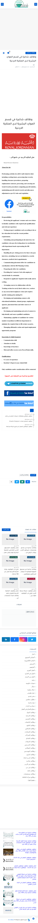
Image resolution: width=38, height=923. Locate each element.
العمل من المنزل (30, 677)
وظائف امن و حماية (29, 758)
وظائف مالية (31, 770)
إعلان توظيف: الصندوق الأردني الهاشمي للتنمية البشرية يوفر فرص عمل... (10, 550)
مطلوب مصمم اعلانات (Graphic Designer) (20, 421)
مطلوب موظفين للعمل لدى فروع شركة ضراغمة (19, 426)
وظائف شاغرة (30, 761)
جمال (33, 686)
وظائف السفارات (30, 732)
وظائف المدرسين (30, 745)
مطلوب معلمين (30, 699)
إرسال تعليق (30, 612)
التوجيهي (32, 667)
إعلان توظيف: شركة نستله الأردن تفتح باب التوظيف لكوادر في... (28, 593)
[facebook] (15, 639)
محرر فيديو (31, 696)
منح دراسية (31, 702)
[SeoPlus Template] (29, 920)
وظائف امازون (30, 754)
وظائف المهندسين (29, 751)
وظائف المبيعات (30, 741)
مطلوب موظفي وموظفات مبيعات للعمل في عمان (18, 416)
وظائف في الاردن (31, 53)
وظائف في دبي (30, 767)
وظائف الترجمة (30, 715)
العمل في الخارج (30, 673)
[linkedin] (6, 639)
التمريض (32, 664)
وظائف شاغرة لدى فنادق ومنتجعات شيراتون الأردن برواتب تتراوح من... (28, 550)
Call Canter (31, 780)
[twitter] (32, 639)
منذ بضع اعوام (28, 414)
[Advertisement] (19, 29)
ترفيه (33, 680)
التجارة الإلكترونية (29, 660)
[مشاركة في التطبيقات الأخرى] (11, 481)
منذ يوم (33, 545)
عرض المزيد (6, 529)
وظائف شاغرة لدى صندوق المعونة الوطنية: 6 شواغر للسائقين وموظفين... (28, 572)
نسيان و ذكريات (30, 706)
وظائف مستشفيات (29, 774)
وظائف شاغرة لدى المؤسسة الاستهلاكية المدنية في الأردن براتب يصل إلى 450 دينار (25, 834)
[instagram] (23, 639)
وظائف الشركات (30, 735)
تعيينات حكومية (30, 683)
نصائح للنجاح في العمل (28, 709)
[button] (27, 481)
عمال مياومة (31, 690)
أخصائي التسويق (30, 657)
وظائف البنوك (31, 712)
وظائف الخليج (31, 725)
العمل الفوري (31, 670)
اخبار (33, 654)
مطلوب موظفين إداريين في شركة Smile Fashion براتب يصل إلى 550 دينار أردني (25, 901)
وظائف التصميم (30, 719)
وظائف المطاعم (30, 748)
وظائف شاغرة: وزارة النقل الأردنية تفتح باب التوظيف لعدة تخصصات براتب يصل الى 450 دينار (26, 842)
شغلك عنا (11, 920)
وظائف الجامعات (30, 722)
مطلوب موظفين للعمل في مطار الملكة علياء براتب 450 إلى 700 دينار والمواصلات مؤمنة (26, 851)
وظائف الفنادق (30, 738)
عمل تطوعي (31, 693)
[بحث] (2, 4)
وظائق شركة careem (28, 777)
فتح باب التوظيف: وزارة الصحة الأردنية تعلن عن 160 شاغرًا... (11, 572)
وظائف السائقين (30, 728)
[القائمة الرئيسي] (35, 4)
